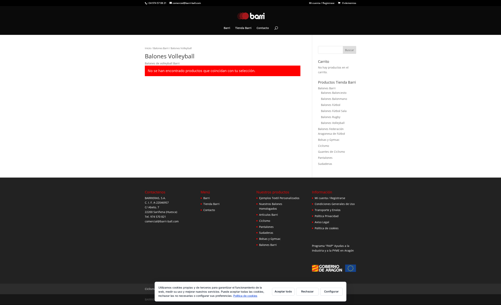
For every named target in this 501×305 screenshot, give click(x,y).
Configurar (331, 291)
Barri (227, 28)
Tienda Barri (243, 28)
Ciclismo (323, 146)
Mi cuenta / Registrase (321, 3)
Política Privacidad (327, 216)
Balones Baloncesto (333, 93)
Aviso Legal (322, 222)
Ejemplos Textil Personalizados (279, 198)
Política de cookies (327, 228)
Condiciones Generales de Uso (335, 204)
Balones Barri (161, 48)
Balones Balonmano (334, 99)
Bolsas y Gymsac (329, 140)
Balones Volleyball (333, 123)
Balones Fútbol (330, 105)
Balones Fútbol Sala (334, 111)
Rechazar (307, 291)
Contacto (263, 28)
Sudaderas (325, 164)
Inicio (148, 48)
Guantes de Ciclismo (331, 151)
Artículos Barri (268, 215)
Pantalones (325, 158)
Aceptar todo (283, 291)
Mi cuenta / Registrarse (330, 198)
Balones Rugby (330, 117)
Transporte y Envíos (328, 210)
